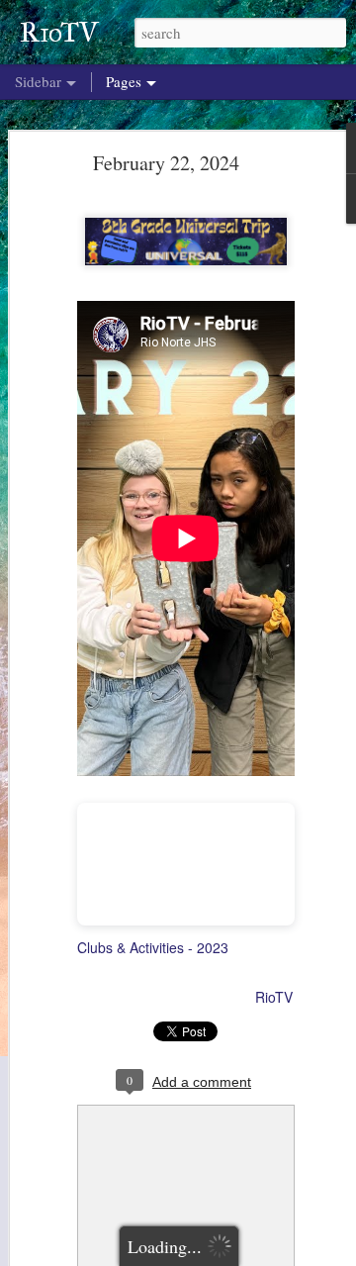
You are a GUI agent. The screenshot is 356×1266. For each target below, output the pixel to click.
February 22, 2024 (166, 162)
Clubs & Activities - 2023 (152, 947)
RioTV (274, 997)
